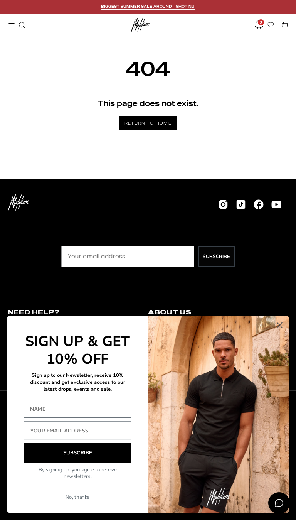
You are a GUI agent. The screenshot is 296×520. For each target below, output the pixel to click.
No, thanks (78, 497)
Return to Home (148, 123)
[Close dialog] (279, 325)
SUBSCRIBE (216, 256)
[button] (21, 25)
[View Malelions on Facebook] (258, 204)
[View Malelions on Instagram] (223, 204)
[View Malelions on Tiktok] (241, 204)
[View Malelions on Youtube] (276, 204)
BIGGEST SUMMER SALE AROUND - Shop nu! (148, 6)
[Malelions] (140, 25)
